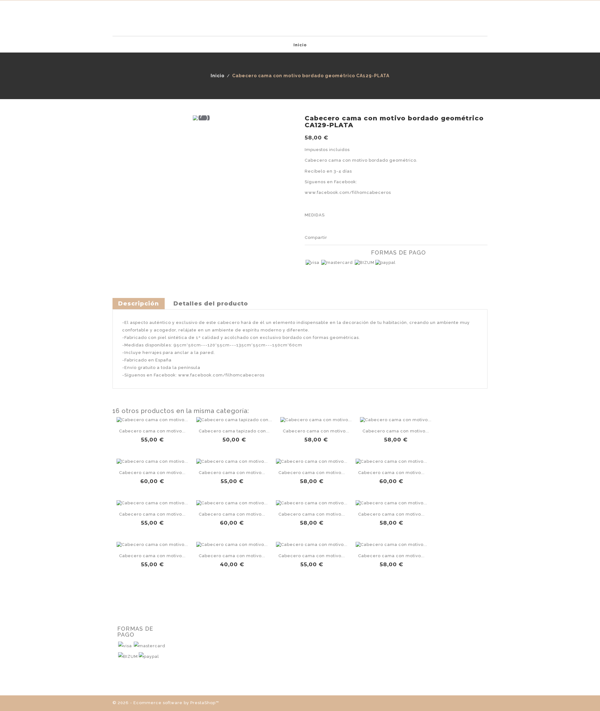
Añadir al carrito (137, 443)
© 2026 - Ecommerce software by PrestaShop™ (165, 702)
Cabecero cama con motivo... (152, 431)
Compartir (336, 237)
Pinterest (368, 237)
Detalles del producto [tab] (210, 303)
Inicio (300, 45)
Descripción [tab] (138, 303)
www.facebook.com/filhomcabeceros (221, 375)
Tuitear (352, 237)
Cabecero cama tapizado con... (234, 431)
